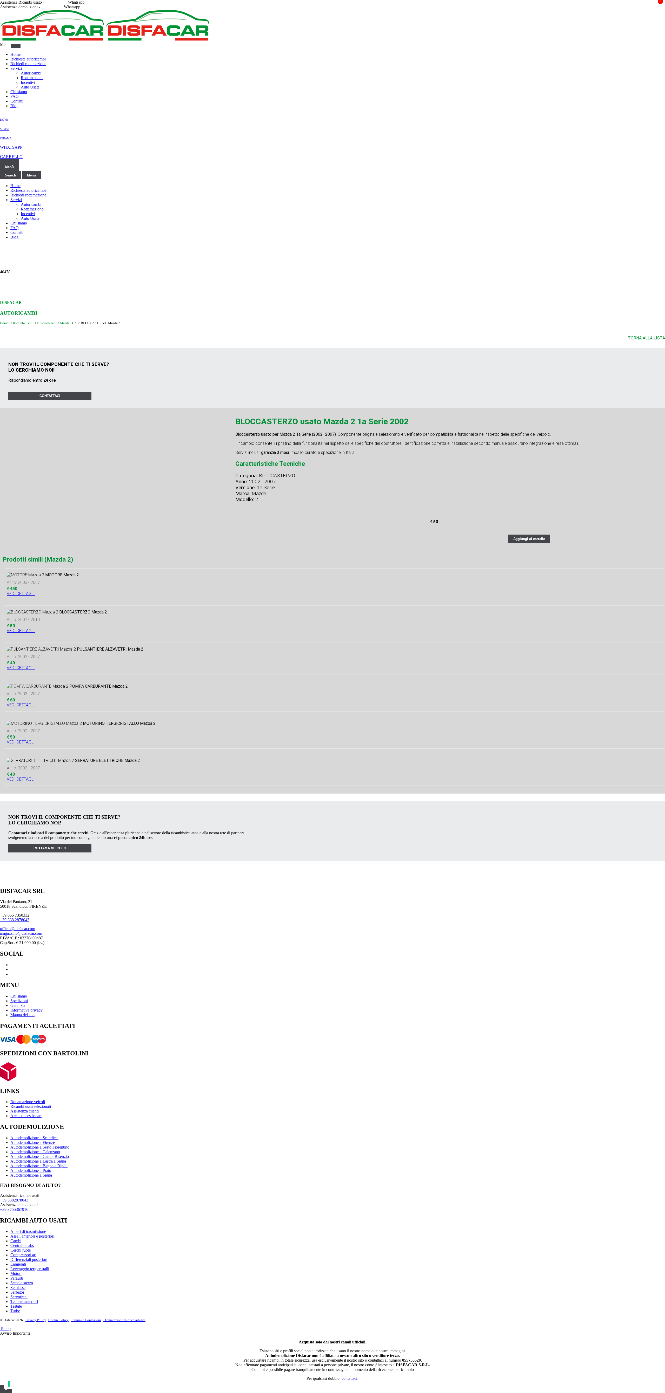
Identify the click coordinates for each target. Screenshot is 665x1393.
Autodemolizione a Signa (31, 1175)
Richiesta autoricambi (28, 59)
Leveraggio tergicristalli (29, 1269)
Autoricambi (31, 73)
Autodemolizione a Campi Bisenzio (39, 1156)
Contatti (16, 101)
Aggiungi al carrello (529, 539)
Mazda (65, 323)
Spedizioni (19, 1001)
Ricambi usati (22, 323)
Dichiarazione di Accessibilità (124, 1320)
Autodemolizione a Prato (30, 1170)
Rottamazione (32, 78)
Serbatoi (17, 1292)
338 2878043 (56, 2)
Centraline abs (22, 1245)
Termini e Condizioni (86, 1320)
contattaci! (350, 1378)
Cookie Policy (58, 1320)
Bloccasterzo (46, 323)
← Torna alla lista (644, 338)
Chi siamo (18, 92)
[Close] (16, 46)
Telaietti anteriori (24, 1301)
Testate (16, 1306)
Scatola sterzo (21, 1283)
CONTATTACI (49, 396)
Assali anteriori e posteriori (32, 1236)
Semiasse (17, 1287)
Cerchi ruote (20, 1250)
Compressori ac (23, 1255)
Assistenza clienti (24, 1111)
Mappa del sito (22, 1015)
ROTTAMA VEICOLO (50, 848)
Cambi (15, 1241)
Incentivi (28, 82)
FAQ (14, 96)
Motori (16, 1273)
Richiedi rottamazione (28, 64)
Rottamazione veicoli (27, 1102)
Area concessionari (26, 1116)
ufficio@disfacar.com (17, 928)
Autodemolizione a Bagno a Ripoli (39, 1166)
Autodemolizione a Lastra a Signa (38, 1161)
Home (15, 54)
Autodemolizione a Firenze (32, 1142)
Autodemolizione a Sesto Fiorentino (39, 1147)
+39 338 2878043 (14, 920)
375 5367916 (52, 7)
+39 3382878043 (14, 1200)
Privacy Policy (35, 1320)
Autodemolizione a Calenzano (35, 1152)
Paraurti (16, 1278)
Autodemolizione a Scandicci (34, 1138)
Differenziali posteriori (28, 1259)
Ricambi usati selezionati (30, 1106)
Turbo (15, 1311)
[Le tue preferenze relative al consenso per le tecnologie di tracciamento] (9, 1384)
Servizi (16, 68)
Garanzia (17, 1005)
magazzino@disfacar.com (21, 933)
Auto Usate (30, 87)
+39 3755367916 (14, 1209)
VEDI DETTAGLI (21, 593)
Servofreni (19, 1297)
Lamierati (18, 1264)
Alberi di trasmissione (28, 1231)
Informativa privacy (26, 1010)
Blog (14, 106)
